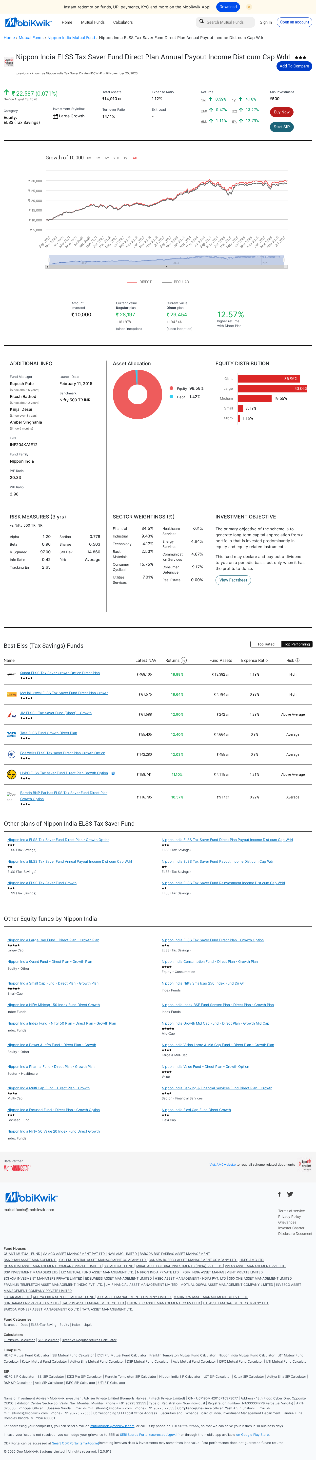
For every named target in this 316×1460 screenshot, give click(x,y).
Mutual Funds (93, 22)
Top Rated (266, 644)
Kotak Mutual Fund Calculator (44, 1361)
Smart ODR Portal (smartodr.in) (75, 1443)
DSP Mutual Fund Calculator (148, 1361)
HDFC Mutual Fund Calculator (26, 1355)
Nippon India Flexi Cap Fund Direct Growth (196, 1110)
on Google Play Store (252, 1435)
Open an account (294, 22)
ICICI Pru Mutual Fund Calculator (121, 1355)
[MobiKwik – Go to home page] (28, 22)
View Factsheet (233, 580)
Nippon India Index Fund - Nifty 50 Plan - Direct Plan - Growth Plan (61, 1023)
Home (67, 22)
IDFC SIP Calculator (80, 1383)
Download (228, 6)
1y (183, 661)
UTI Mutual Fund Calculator (287, 1361)
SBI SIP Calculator (51, 1376)
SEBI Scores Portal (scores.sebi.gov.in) (150, 1435)
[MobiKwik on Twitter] (290, 1194)
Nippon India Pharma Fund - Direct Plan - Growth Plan (51, 1066)
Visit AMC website (223, 1164)
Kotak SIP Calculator (249, 1376)
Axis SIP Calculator (49, 1383)
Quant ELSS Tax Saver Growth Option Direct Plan (60, 673)
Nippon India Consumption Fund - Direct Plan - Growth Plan (210, 961)
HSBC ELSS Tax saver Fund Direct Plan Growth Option (64, 773)
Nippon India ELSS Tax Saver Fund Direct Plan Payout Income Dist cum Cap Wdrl (227, 839)
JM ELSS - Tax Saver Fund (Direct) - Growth (56, 713)
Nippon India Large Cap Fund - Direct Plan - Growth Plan (53, 940)
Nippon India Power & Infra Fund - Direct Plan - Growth (51, 1045)
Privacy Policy (289, 1216)
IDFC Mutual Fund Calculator (241, 1361)
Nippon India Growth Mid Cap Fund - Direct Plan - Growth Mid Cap (215, 1023)
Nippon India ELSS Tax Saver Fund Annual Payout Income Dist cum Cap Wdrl (69, 861)
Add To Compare (294, 66)
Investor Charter (291, 1228)
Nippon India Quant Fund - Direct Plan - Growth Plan (49, 961)
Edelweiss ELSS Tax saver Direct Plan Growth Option (62, 753)
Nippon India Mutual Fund (71, 37)
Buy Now (282, 111)
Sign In (266, 22)
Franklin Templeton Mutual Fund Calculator (182, 1355)
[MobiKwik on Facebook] (279, 1194)
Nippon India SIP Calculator (179, 1376)
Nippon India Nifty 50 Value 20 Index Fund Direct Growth (53, 1131)
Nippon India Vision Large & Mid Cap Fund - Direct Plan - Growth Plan (218, 1045)
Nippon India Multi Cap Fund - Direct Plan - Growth (48, 1088)
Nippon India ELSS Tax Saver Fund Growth (42, 883)
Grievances (287, 1222)
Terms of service (291, 1211)
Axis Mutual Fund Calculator (194, 1361)
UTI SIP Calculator (111, 1383)
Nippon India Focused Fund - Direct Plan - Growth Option (53, 1110)
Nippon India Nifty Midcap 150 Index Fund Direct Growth (53, 1005)
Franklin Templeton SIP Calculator (130, 1376)
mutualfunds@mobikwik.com (29, 1209)
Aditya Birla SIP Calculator (286, 1376)
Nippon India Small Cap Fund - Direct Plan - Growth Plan (53, 983)
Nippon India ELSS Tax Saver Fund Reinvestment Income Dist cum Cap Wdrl (223, 883)
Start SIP (282, 126)
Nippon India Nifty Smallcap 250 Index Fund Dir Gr (203, 983)
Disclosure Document (295, 1233)
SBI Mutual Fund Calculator (73, 1355)
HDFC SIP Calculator (19, 1376)
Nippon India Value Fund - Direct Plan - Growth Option (205, 1066)
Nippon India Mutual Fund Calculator (246, 1355)
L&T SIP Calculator (217, 1376)
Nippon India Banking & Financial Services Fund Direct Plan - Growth (217, 1088)
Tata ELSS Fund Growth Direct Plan (48, 733)
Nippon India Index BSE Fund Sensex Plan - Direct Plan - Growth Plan (218, 1005)
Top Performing (297, 644)
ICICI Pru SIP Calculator (84, 1376)
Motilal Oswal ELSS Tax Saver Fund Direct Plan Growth (64, 693)
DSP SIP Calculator (18, 1383)
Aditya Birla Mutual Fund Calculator (97, 1361)
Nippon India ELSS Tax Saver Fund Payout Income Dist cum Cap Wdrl (218, 861)
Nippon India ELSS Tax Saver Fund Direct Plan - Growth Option (58, 839)
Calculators (123, 22)
